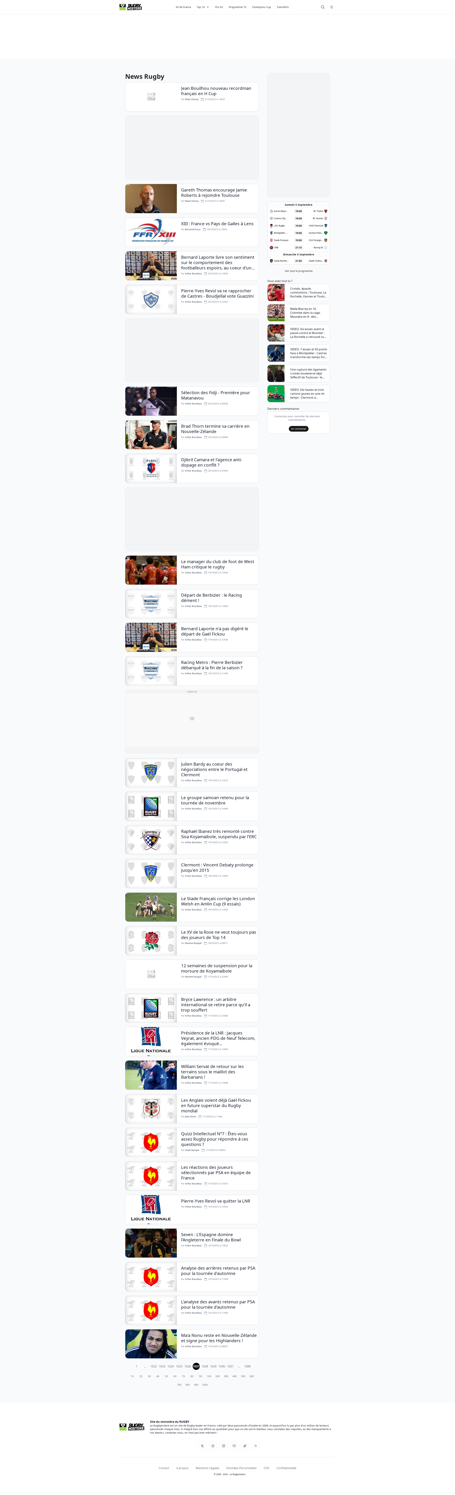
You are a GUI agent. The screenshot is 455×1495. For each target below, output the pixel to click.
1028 (205, 1366)
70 (183, 1376)
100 (209, 1376)
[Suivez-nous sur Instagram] (223, 1446)
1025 (179, 1366)
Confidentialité (286, 1468)
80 (192, 1376)
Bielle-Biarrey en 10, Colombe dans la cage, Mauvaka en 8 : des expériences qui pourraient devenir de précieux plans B (308, 313)
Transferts (283, 7)
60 (174, 1376)
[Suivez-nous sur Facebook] (213, 1446)
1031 (230, 1366)
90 (200, 1376)
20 (140, 1376)
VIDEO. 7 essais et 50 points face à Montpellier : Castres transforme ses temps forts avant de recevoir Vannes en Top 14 (308, 353)
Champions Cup (261, 7)
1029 (213, 1366)
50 (166, 1376)
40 (157, 1376)
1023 (162, 1366)
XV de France (183, 7)
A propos (182, 1468)
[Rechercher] (322, 7)
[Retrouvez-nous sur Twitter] (202, 1446)
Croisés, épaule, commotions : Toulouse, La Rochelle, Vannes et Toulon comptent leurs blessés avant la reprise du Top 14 (308, 292)
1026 (187, 1366)
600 (252, 1376)
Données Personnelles (241, 1468)
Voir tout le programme (299, 271)
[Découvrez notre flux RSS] (255, 1446)
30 (149, 1376)
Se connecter (298, 428)
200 (217, 1376)
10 (132, 1376)
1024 (170, 1366)
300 (226, 1376)
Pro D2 (219, 7)
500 (243, 1376)
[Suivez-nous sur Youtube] (234, 1446)
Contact (164, 1468)
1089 (247, 1366)
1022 (153, 1366)
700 (179, 1384)
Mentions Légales (207, 1468)
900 (196, 1384)
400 (234, 1376)
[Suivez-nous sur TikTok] (245, 1446)
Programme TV (237, 7)
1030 (222, 1366)
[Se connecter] (331, 7)
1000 (205, 1384)
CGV (266, 1468)
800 (188, 1384)
